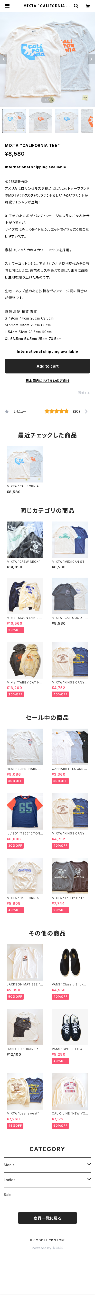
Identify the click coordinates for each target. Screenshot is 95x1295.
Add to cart (48, 366)
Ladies (10, 1180)
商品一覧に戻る (47, 1218)
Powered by (42, 1248)
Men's (9, 1165)
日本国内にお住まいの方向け (47, 381)
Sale (8, 1195)
